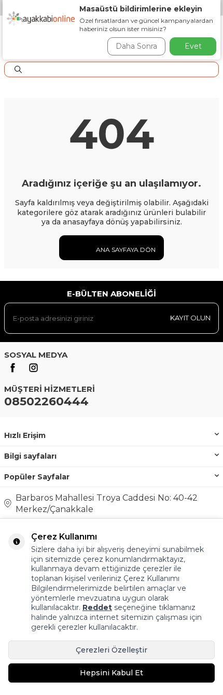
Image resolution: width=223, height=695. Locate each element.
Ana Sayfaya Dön (125, 249)
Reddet (97, 607)
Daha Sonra (136, 46)
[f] (12, 368)
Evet (193, 46)
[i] (33, 368)
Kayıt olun (190, 318)
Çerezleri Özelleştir (111, 650)
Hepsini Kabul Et (111, 672)
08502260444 (46, 401)
